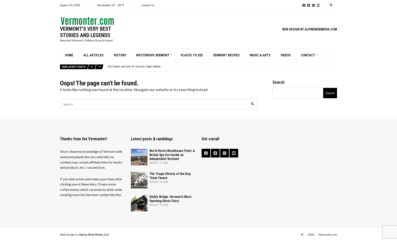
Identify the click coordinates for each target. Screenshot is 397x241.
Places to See (192, 55)
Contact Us (148, 5)
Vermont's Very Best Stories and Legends (85, 32)
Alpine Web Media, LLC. (94, 234)
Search (279, 82)
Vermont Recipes (226, 55)
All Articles (93, 55)
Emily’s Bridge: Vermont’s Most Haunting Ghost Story (170, 199)
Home (69, 55)
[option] (222, 66)
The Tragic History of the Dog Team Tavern (133, 66)
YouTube (318, 5)
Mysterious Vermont (152, 55)
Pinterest (313, 5)
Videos (286, 55)
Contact (308, 55)
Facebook (303, 5)
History (120, 55)
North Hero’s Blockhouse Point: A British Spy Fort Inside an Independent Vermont (172, 155)
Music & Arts (260, 55)
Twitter (308, 5)
